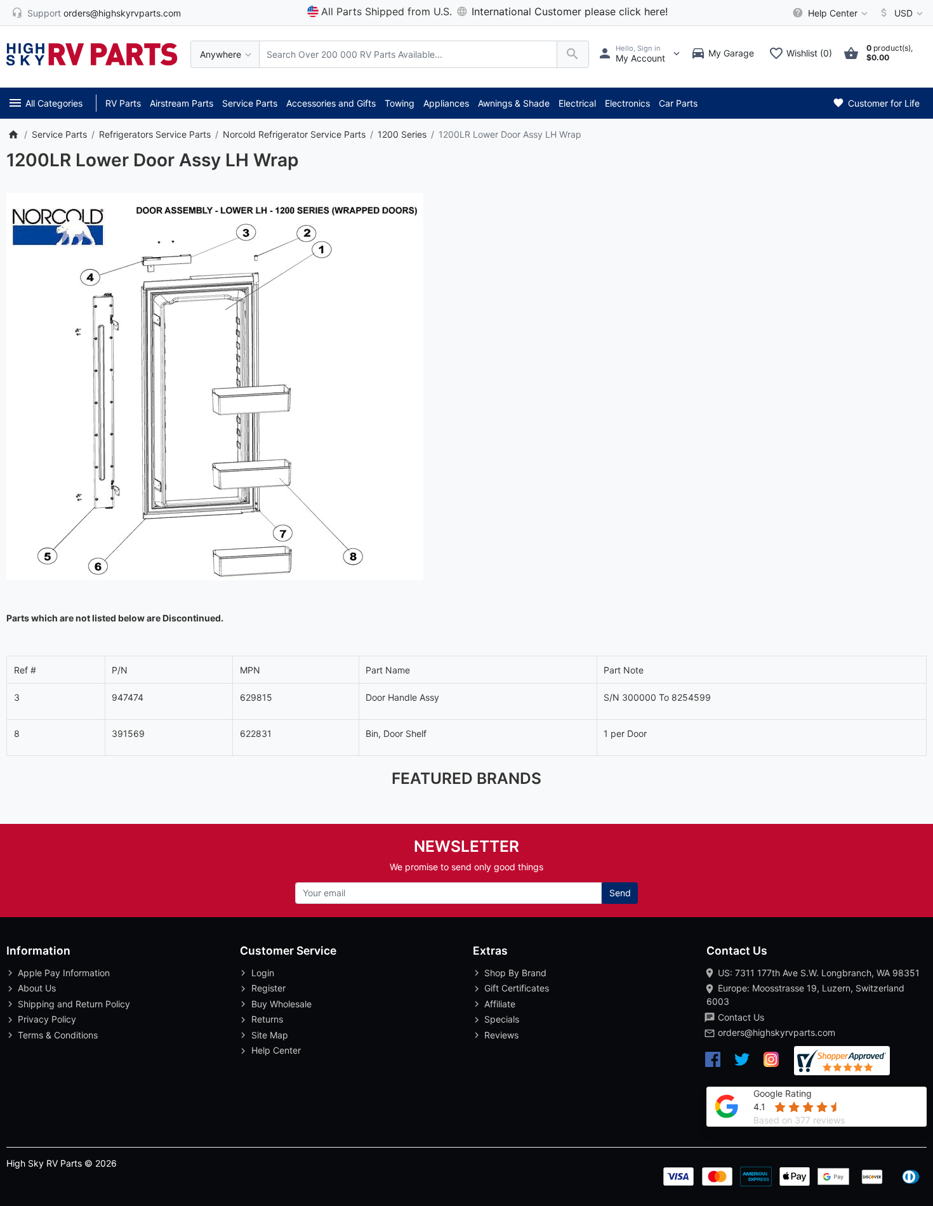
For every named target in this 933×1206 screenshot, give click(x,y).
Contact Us (741, 1017)
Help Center (276, 1050)
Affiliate (499, 1003)
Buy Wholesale (281, 1003)
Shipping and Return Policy (74, 1003)
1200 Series (402, 134)
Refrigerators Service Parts (155, 134)
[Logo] (92, 53)
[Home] (13, 134)
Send (620, 892)
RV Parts (123, 103)
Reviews (501, 1035)
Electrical (577, 103)
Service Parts (249, 103)
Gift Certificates (516, 988)
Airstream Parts (181, 103)
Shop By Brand (515, 972)
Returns (267, 1019)
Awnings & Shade (514, 103)
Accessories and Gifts (331, 103)
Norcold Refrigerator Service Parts (294, 134)
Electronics (627, 103)
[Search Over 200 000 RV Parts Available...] (573, 54)
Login (262, 972)
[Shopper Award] (842, 1061)
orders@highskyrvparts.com (776, 1032)
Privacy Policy (47, 1019)
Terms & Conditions (58, 1035)
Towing (399, 103)
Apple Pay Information (64, 972)
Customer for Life (882, 103)
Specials (501, 1019)
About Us (37, 988)
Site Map (269, 1035)
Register (268, 988)
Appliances (446, 103)
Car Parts (678, 103)
